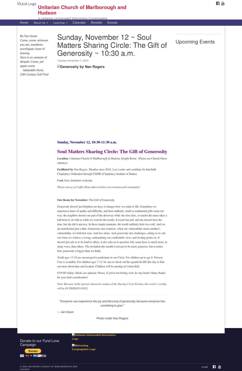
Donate (112, 22)
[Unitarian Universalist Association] (95, 336)
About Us (40, 22)
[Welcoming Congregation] (86, 345)
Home (24, 22)
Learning (59, 22)
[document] (121, 177)
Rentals (96, 22)
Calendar (79, 22)
